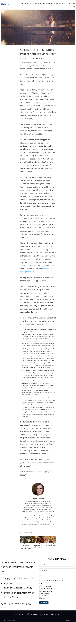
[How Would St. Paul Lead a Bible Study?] (38, 539)
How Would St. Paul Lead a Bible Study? (38, 545)
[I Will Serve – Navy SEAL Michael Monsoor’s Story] (26, 539)
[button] (74, 7)
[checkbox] (57, 591)
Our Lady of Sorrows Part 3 (50, 544)
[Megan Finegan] (38, 489)
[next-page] (24, 536)
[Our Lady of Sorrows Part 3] (50, 539)
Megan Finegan (38, 58)
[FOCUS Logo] (5, 4)
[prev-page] (21, 536)
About (68, 620)
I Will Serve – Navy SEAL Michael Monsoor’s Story (26, 546)
